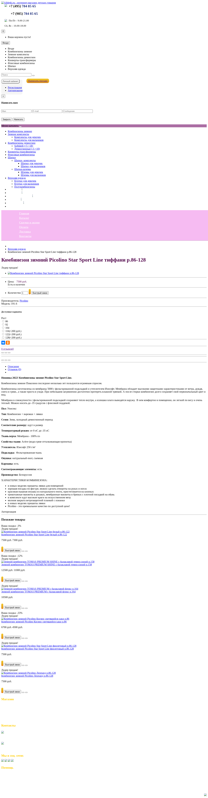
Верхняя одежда (17, 178)
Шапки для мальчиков (33, 166)
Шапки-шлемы (22, 169)
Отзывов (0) (14, 369)
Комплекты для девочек (27, 137)
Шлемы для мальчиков (33, 175)
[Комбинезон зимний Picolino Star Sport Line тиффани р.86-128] (43, 273)
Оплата (12, 199)
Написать (18, 119)
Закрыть (7, 119)
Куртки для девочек (25, 181)
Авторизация (15, 90)
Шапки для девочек (32, 163)
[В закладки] (6, 352)
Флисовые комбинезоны (21, 154)
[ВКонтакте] (3, 343)
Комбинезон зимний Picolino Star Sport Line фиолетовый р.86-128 (37, 648)
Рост (3, 318)
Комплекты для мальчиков (29, 140)
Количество (14, 292)
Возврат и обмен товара (16, 774)
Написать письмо (37, 80)
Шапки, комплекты (25, 160)
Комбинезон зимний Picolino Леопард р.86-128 (27, 675)
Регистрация (15, 87)
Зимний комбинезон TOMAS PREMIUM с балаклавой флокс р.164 (38, 591)
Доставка (13, 202)
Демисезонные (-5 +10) (27, 148)
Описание (13, 366)
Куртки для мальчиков (26, 183)
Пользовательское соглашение (20, 778)
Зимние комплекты (18, 134)
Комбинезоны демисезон (21, 143)
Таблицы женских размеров (18, 781)
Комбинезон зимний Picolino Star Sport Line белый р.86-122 (34, 534)
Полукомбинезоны (24, 186)
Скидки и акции (18, 196)
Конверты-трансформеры (22, 151)
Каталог (13, 192)
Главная (13, 189)
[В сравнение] (9, 352)
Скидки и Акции (12, 712)
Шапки (12, 157)
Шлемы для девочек (32, 172)
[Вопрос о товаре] (2, 352)
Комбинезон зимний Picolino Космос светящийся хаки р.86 (34, 621)
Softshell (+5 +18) (23, 145)
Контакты (14, 206)
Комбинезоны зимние (20, 131)
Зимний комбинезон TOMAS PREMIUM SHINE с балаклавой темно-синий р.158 (46, 564)
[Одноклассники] (8, 343)
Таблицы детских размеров (18, 784)
